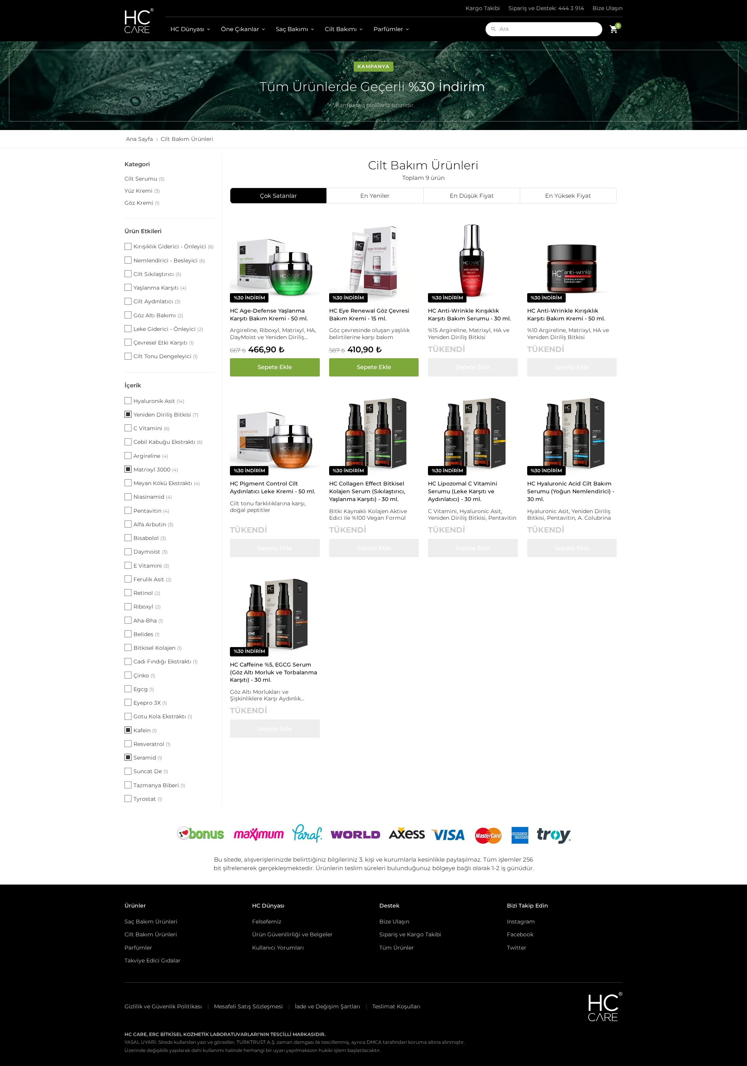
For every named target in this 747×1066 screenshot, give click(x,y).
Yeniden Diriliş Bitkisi (165, 414)
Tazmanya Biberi (159, 785)
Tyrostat (147, 798)
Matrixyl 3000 (155, 469)
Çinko (144, 675)
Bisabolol (149, 538)
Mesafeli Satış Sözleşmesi (248, 1006)
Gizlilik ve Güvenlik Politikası (163, 1006)
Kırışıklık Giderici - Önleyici (173, 246)
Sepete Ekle (275, 367)
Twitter (516, 947)
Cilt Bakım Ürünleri (150, 934)
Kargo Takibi (483, 8)
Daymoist (150, 551)
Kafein (145, 730)
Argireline (150, 455)
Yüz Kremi (142, 190)
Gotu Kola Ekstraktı (162, 716)
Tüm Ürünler (396, 947)
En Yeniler (374, 195)
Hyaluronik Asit (158, 401)
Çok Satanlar (278, 195)
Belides (146, 634)
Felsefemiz (266, 921)
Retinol (146, 592)
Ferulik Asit (152, 579)
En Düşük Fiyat (472, 195)
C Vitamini (151, 428)
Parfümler (388, 29)
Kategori (137, 164)
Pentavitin (151, 510)
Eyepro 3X (150, 702)
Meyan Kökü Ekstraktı (166, 483)
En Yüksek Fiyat (568, 195)
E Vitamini (151, 565)
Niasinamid (152, 496)
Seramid (147, 757)
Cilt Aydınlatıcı (157, 301)
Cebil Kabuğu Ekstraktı (168, 441)
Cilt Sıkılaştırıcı (157, 274)
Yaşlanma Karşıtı (159, 287)
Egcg (143, 689)
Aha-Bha (148, 620)
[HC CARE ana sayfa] (144, 20)
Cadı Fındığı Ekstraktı (165, 661)
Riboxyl (147, 606)
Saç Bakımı (292, 29)
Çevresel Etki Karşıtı (163, 342)
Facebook (520, 934)
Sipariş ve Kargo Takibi (410, 934)
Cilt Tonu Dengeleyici (165, 356)
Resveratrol (151, 744)
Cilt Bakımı (341, 29)
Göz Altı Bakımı (158, 315)
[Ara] (493, 29)
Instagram (521, 921)
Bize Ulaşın (607, 8)
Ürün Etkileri (142, 231)
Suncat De (150, 771)
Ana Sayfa (139, 139)
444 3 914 (546, 8)
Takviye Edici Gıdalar (152, 960)
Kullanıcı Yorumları (278, 947)
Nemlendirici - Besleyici (169, 260)
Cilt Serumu (144, 178)
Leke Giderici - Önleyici (168, 328)
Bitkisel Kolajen (157, 647)
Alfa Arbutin (153, 524)
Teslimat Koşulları (396, 1006)
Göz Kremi (142, 202)
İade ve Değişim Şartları (327, 1006)
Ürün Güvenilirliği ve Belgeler (292, 934)
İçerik (132, 385)
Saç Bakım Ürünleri (150, 921)
